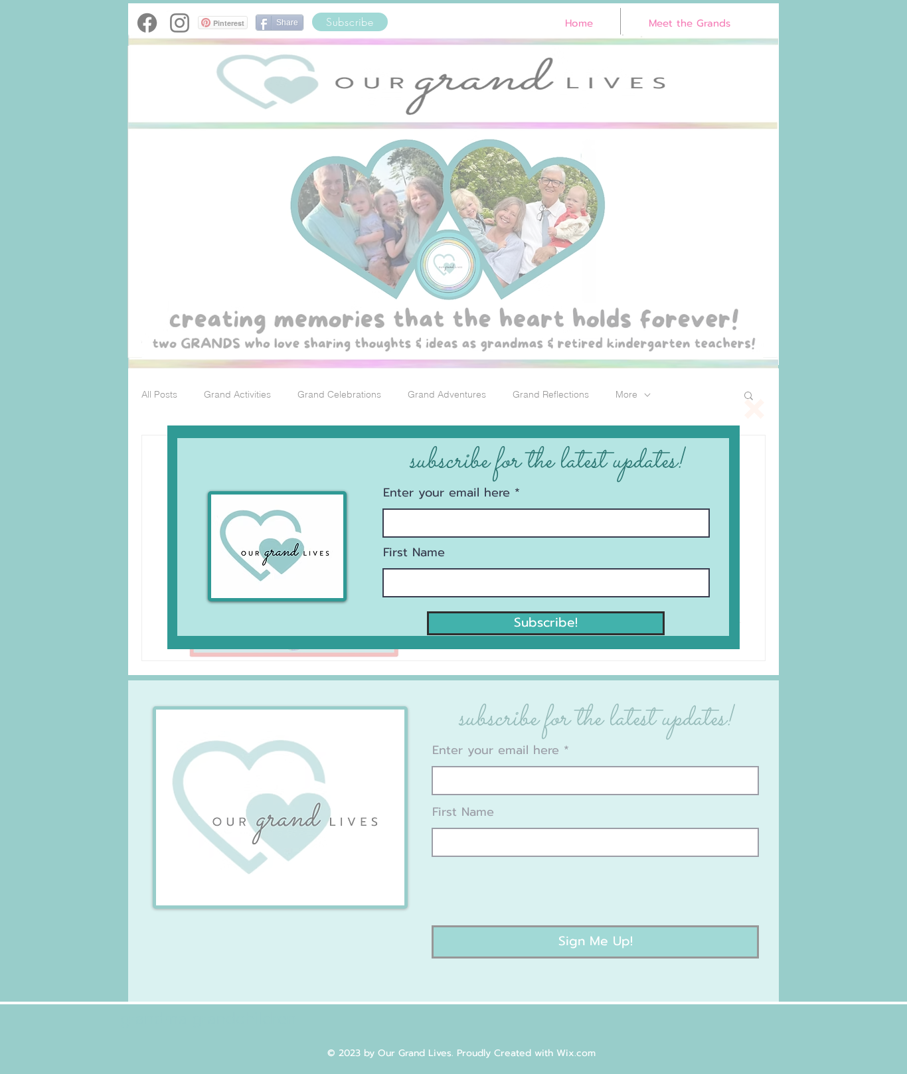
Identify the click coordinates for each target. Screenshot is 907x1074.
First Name (414, 552)
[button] (754, 409)
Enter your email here (446, 493)
